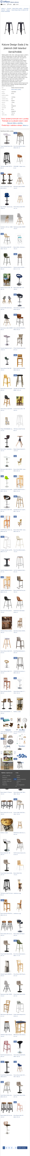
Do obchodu (6, 148)
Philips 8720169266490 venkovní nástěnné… (10, 429)
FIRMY (10, 4)
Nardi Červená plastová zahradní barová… (10, 1055)
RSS (18, 783)
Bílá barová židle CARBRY (19, 186)
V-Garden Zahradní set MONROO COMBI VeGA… (11, 550)
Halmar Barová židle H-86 (19, 206)
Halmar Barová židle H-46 (19, 307)
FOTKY (4, 4)
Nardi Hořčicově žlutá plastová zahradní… (9, 388)
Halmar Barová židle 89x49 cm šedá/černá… (10, 408)
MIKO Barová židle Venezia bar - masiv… (9, 1014)
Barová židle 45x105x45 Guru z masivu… (9, 913)
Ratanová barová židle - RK (6, 287)
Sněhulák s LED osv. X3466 (7, 227)
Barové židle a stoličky (16, 89)
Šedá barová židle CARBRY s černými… (9, 994)
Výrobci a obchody (6, 775)
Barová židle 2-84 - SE (5, 853)
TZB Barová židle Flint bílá (19, 429)
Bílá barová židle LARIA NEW (7, 469)
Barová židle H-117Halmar (6, 792)
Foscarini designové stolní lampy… (8, 348)
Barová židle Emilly (18, 873)
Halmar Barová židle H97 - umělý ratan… (9, 247)
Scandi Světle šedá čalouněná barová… (9, 307)
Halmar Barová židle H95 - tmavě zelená (9, 368)
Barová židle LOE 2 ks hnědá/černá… (8, 1115)
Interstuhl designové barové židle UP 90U (9, 570)
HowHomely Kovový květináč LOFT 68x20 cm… (11, 489)
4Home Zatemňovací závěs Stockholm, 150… (10, 186)
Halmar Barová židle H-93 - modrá (21, 1075)
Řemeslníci (4, 777)
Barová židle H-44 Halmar (19, 933)
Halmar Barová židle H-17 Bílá (20, 691)
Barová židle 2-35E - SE (19, 287)
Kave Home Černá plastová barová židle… (10, 610)
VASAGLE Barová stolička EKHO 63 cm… (10, 631)
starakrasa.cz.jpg (17, 893)
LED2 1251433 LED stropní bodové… (9, 731)
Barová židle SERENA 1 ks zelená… (8, 711)
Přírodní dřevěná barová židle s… (21, 348)
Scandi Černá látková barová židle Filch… (9, 1075)
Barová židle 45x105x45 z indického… (9, 267)
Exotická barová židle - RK (19, 408)
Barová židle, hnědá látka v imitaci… (8, 449)
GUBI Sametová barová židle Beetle (21, 853)
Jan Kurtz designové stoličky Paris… (21, 731)
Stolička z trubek (17, 711)
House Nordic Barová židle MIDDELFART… (10, 873)
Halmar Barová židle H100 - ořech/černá (9, 509)
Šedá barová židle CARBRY (19, 227)
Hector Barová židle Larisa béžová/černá (9, 1095)
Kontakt (18, 775)
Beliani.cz (25, 125)
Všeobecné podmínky (21, 779)
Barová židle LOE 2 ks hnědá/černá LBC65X (10, 812)
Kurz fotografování (20, 784)
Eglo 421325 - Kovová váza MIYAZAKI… (9, 206)
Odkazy (18, 777)
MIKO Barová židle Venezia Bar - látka (22, 1034)
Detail (11, 148)
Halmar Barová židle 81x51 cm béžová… (9, 651)
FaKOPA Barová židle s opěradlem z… (9, 529)
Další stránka (22, 1148)
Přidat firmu (4, 784)
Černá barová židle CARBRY (7, 328)
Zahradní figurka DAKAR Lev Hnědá (8, 974)
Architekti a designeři (6, 779)
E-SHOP (17, 4)
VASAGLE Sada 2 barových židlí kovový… (10, 1034)
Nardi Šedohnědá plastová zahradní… (22, 651)
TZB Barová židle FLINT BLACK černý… (9, 166)
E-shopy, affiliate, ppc (7, 781)
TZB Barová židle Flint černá (7, 893)
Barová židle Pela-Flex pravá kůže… (21, 590)
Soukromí (19, 781)
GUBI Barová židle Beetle (19, 610)
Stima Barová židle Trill (18, 1115)
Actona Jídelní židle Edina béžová (21, 812)
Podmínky (4, 783)
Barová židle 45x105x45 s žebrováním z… (9, 691)
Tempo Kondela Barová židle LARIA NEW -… (10, 146)
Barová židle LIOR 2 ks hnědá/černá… (9, 933)
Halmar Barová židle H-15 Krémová (8, 671)
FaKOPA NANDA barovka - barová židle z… (10, 590)
